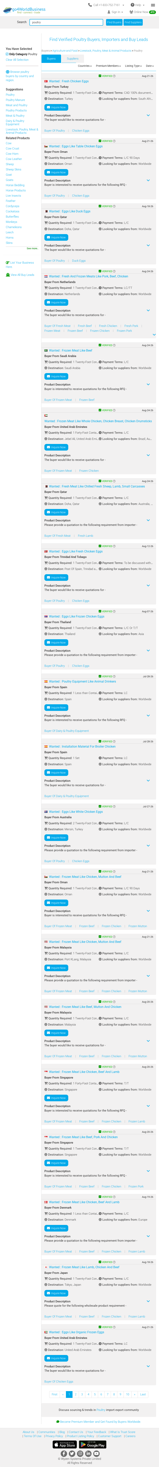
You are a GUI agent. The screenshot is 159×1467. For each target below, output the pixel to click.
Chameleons (14, 227)
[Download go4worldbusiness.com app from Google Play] (92, 1444)
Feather (11, 201)
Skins (9, 243)
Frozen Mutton (138, 926)
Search (22, 22)
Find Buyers (114, 22)
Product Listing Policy (80, 1436)
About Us (28, 1432)
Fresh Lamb (85, 536)
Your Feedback (96, 1432)
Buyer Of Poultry (55, 130)
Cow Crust (12, 148)
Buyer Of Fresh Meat (57, 326)
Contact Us (75, 1432)
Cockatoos (12, 211)
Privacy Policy (54, 1436)
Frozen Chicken (100, 331)
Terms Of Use (32, 1436)
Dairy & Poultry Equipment (15, 122)
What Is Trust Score (122, 1432)
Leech (10, 232)
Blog (62, 1432)
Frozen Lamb (137, 1121)
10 (127, 1394)
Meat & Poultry (15, 115)
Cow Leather (14, 159)
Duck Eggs (79, 260)
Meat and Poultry (16, 105)
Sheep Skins (13, 169)
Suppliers (73, 58)
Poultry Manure (15, 100)
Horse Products (16, 190)
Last (143, 1394)
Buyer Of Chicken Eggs (58, 1381)
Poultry (10, 94)
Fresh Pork (131, 326)
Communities (46, 1432)
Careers (130, 1436)
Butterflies (12, 216)
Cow (8, 143)
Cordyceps (12, 206)
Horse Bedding (15, 185)
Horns (10, 237)
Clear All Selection (17, 60)
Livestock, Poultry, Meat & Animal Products (22, 131)
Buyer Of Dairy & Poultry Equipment (66, 731)
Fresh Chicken (108, 326)
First (54, 1394)
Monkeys (11, 222)
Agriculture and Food (65, 50)
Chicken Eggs (80, 130)
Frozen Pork (124, 331)
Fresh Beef (85, 326)
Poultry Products (16, 110)
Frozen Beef (76, 331)
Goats (9, 180)
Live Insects (13, 195)
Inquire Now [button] (58, 107)
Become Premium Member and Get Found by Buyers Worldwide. (100, 1422)
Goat (9, 174)
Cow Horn (12, 153)
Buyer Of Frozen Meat (58, 400)
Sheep (10, 164)
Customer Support (109, 1436)
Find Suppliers (133, 22)
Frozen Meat (52, 331)
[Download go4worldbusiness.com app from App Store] (65, 1444)
